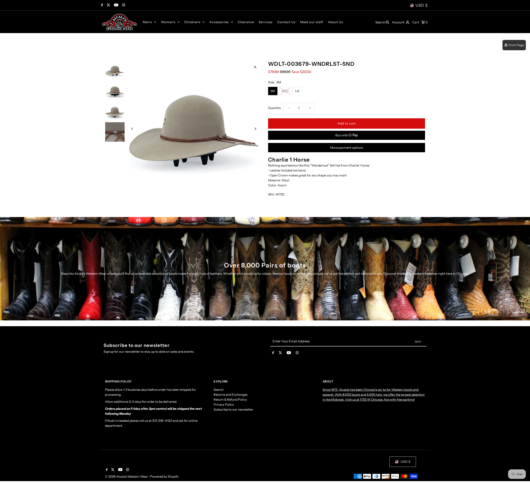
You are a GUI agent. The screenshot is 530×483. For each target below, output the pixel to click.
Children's (192, 22)
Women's (168, 22)
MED (285, 91)
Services (265, 22)
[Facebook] (101, 5)
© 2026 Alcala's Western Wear (126, 476)
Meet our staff (311, 22)
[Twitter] (108, 5)
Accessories (219, 22)
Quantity (274, 108)
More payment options (346, 148)
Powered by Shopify (164, 476)
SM (272, 91)
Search (219, 390)
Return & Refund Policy (230, 400)
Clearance (246, 22)
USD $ (422, 5)
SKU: (271, 194)
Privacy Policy (224, 404)
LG (297, 91)
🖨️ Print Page (514, 45)
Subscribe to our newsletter (233, 409)
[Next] (255, 128)
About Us (335, 22)
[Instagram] (123, 5)
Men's (147, 22)
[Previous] (132, 128)
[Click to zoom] (255, 67)
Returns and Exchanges (230, 395)
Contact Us (286, 22)
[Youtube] (115, 5)
